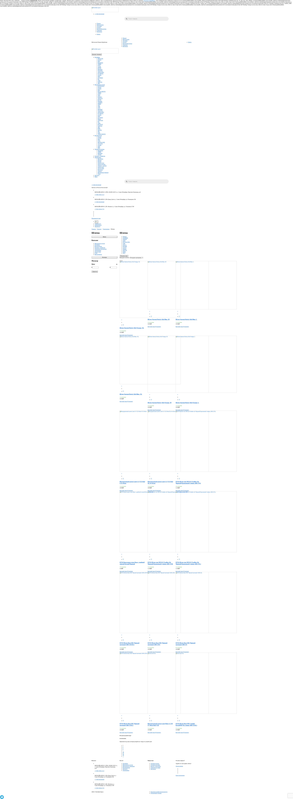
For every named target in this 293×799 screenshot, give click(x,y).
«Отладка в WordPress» (149, 0)
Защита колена (101, 164)
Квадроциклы (98, 135)
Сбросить (94, 271)
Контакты (99, 31)
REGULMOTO (102, 91)
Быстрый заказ (123, 335)
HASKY (100, 97)
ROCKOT (100, 124)
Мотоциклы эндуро (100, 84)
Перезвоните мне (96, 218)
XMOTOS (100, 120)
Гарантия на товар (155, 767)
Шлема (99, 161)
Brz (98, 79)
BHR (99, 128)
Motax (99, 119)
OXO (99, 65)
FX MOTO (100, 73)
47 (123, 753)
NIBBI (99, 104)
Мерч (96, 176)
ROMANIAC (101, 86)
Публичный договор (156, 793)
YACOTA (100, 71)
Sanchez (100, 130)
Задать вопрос (179, 766)
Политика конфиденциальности (159, 792)
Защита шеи (101, 167)
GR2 (99, 132)
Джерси (100, 171)
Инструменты (98, 254)
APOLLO (100, 98)
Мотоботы (100, 159)
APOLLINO (101, 72)
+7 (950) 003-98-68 (99, 14)
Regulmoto (100, 62)
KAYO (99, 60)
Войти (98, 34)
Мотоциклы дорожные (129, 766)
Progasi (99, 87)
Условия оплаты (155, 763)
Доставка (99, 26)
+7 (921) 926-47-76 (99, 209)
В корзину (130, 335)
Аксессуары (101, 168)
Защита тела (101, 163)
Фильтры (104, 257)
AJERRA (100, 102)
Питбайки (97, 57)
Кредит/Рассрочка (101, 29)
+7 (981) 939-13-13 (99, 194)
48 (123, 755)
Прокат (99, 23)
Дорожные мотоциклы (100, 249)
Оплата (99, 27)
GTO (99, 108)
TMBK (99, 64)
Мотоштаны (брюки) (103, 172)
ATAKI (99, 154)
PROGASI (100, 58)
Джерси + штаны (102, 165)
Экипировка (98, 157)
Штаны (99, 160)
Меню (104, 236)
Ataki (99, 80)
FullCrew (100, 82)
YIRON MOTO (102, 134)
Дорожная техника (99, 149)
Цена (93, 264)
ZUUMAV (100, 77)
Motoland (100, 69)
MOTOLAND (101, 142)
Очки (99, 174)
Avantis (99, 75)
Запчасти (97, 175)
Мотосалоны (100, 24)
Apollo (99, 67)
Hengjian (100, 101)
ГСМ (96, 253)
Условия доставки (155, 765)
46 (123, 752)
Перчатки (100, 169)
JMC (99, 83)
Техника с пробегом (100, 156)
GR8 (99, 106)
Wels (99, 76)
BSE (99, 61)
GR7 (99, 105)
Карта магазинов (180, 775)
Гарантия (99, 30)
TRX (99, 95)
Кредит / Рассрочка (156, 766)
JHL (99, 131)
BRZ (99, 148)
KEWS (99, 68)
